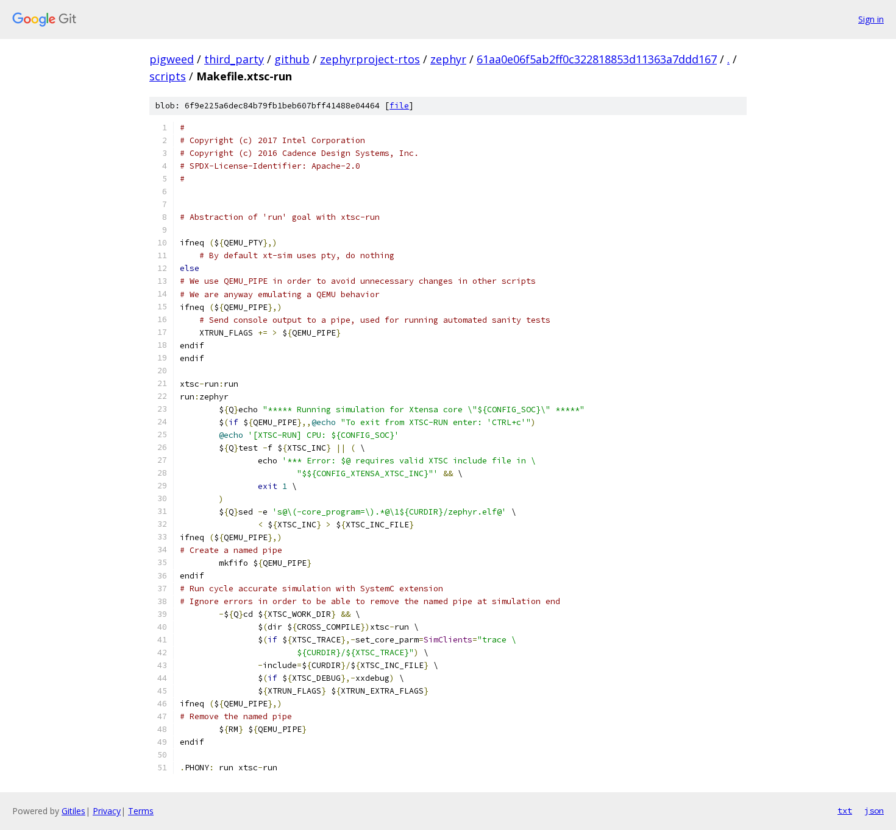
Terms (141, 811)
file (399, 105)
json (874, 810)
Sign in (871, 19)
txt (844, 810)
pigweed (171, 59)
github (292, 59)
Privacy (107, 811)
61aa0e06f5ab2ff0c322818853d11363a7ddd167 (597, 59)
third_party (234, 59)
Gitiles (73, 811)
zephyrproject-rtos (370, 59)
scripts (167, 76)
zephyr (448, 59)
